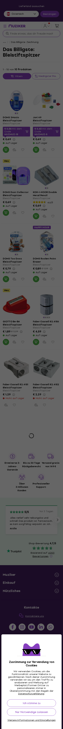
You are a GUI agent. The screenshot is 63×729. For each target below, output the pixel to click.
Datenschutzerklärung (31, 694)
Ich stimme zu (31, 703)
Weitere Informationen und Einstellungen (32, 720)
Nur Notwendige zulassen (31, 712)
